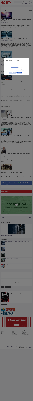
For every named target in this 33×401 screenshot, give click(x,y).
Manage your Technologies (12, 72)
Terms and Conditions (14, 67)
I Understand (19, 72)
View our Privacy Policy (20, 70)
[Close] (27, 59)
